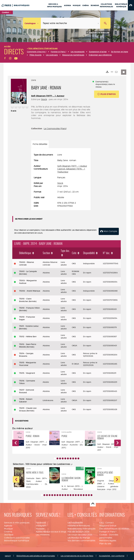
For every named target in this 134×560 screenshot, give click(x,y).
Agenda (8, 525)
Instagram (41, 525)
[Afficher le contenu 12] (70, 495)
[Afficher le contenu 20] (91, 495)
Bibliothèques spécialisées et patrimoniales (35, 556)
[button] (131, 5)
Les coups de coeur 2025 (80, 534)
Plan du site (105, 543)
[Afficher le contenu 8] (73, 458)
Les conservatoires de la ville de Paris (77, 556)
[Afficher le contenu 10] (78, 458)
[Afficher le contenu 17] (84, 495)
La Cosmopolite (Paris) (55, 128)
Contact (109, 522)
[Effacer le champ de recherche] (98, 23)
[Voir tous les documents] (72, 464)
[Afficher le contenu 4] (63, 458)
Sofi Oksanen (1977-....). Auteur (47, 95)
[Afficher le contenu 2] (57, 458)
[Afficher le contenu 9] (76, 458)
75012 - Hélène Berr (28, 336)
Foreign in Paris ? (107, 531)
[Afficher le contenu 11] (68, 495)
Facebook (41, 522)
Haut (93, 503)
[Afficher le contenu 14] (76, 495)
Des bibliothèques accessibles (114, 528)
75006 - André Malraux (29, 291)
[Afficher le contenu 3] (60, 458)
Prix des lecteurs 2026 (78, 531)
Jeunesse (8, 534)
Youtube (40, 528)
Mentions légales (107, 540)
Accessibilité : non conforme (111, 556)
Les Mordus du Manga (79, 537)
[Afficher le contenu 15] (78, 495)
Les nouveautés (75, 522)
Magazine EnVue (107, 525)
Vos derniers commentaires (81, 540)
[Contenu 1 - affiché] (55, 458)
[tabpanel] (61, 180)
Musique (8, 528)
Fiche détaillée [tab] (40, 144)
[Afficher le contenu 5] (65, 458)
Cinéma (8, 531)
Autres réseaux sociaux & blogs (51, 531)
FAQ (101, 522)
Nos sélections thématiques (81, 528)
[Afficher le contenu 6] (68, 458)
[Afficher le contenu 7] (70, 458)
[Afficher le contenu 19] (89, 495)
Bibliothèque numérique (16, 540)
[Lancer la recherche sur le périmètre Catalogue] (105, 23)
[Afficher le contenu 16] (81, 495)
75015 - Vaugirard (27, 373)
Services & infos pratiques (16, 522)
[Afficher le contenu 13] (73, 495)
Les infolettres (43, 534)
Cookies (103, 534)
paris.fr (8, 556)
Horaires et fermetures (79, 525)
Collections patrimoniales (17, 537)
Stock (44, 99)
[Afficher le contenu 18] (86, 495)
